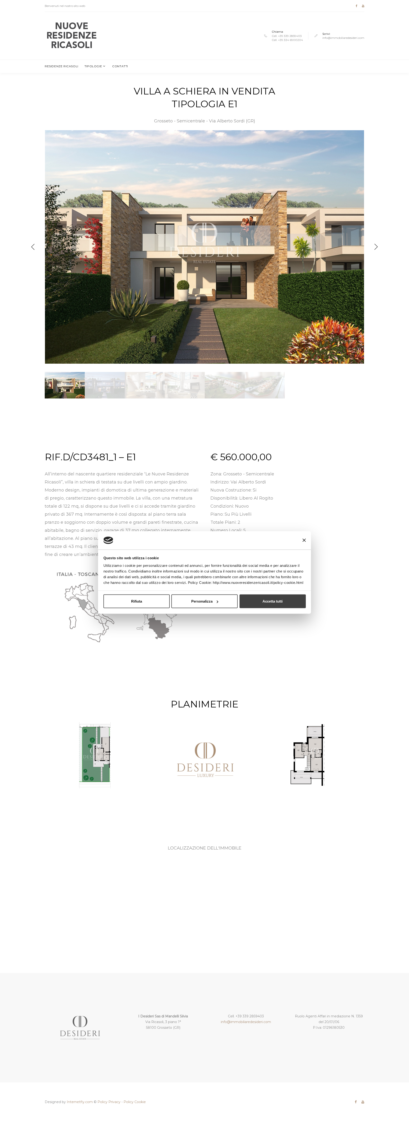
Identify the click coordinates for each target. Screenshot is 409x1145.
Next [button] (376, 247)
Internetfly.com (80, 1102)
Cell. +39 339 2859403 (287, 36)
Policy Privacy (109, 1102)
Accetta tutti (272, 601)
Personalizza (202, 601)
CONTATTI (120, 66)
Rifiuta (136, 601)
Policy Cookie (135, 1102)
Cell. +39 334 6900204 (287, 40)
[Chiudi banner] (304, 540)
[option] (204, 247)
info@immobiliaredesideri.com (343, 38)
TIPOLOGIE (93, 66)
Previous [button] (33, 247)
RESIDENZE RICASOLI (61, 66)
